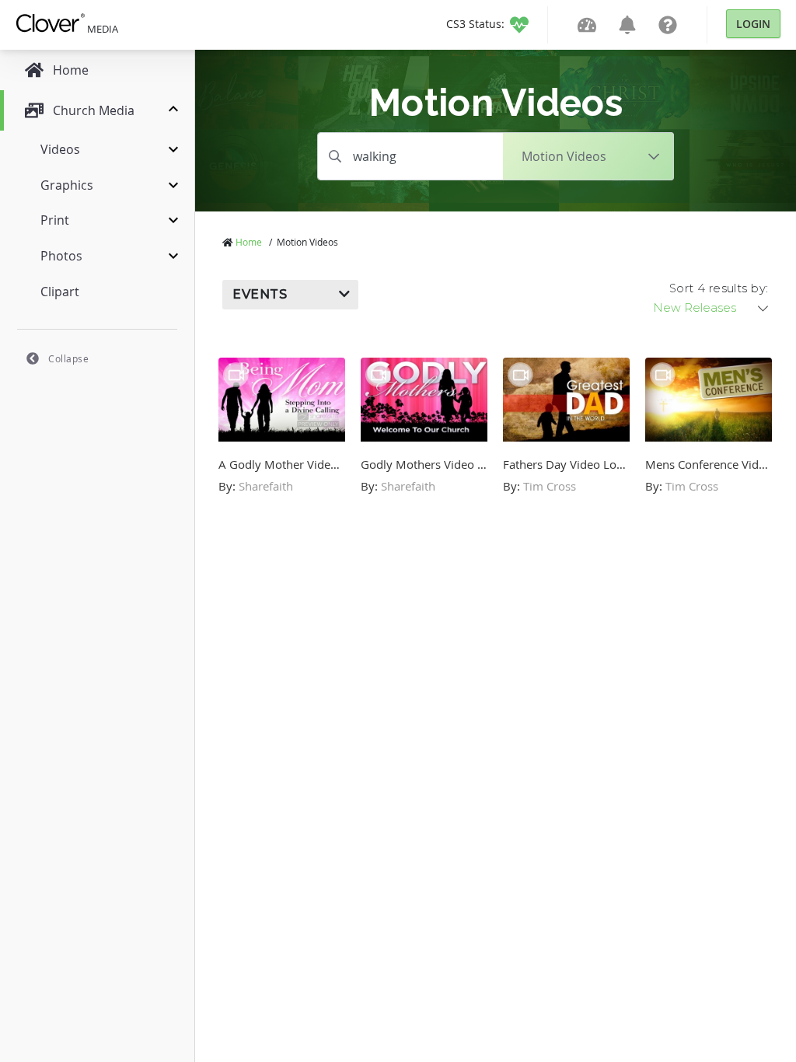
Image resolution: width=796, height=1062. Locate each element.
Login (753, 23)
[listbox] (712, 308)
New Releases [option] (694, 308)
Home (249, 242)
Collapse (68, 358)
